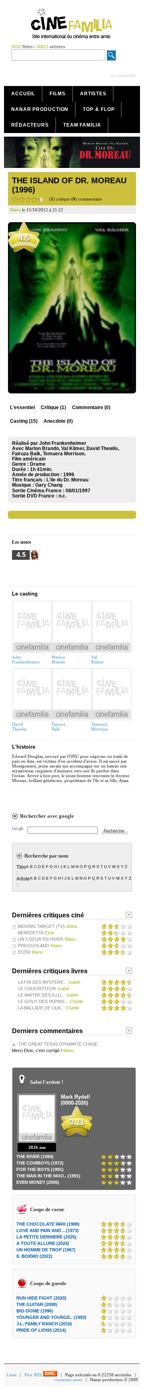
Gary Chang (48, 485)
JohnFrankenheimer (26, 659)
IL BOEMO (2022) (34, 1256)
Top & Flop (98, 109)
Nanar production (39, 109)
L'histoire (23, 747)
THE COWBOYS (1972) (40, 1163)
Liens (11, 1374)
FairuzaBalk (58, 726)
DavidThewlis (19, 726)
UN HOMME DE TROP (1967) (46, 1249)
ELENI (24, 952)
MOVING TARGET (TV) (41, 926)
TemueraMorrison (99, 726)
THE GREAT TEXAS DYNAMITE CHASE (58, 1044)
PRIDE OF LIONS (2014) (41, 1330)
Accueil (23, 93)
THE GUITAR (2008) (36, 1304)
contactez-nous (68, 1379)
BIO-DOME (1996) (34, 1310)
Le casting (25, 594)
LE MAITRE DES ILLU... (41, 995)
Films (58, 93)
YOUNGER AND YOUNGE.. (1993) (51, 1317)
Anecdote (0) (58, 421)
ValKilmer (97, 659)
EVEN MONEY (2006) (37, 1182)
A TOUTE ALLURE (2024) (42, 1243)
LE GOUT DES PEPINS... (43, 1001)
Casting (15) (24, 421)
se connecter (123, 75)
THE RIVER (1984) (35, 1156)
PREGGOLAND (33, 945)
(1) (53, 407)
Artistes (93, 93)
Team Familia (82, 125)
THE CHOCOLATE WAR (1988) (48, 1224)
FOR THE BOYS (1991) (40, 1169)
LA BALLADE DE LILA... (41, 1007)
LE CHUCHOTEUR (37, 988)
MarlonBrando (58, 659)
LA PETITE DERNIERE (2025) (46, 1236)
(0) (91, 407)
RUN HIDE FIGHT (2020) (41, 1298)
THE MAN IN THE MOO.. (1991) (48, 1175)
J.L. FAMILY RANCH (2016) (44, 1323)
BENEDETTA (31, 932)
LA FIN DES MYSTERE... (42, 982)
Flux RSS (33, 1374)
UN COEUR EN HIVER (40, 939)
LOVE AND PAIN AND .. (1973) (47, 1230)
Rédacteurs (30, 125)
